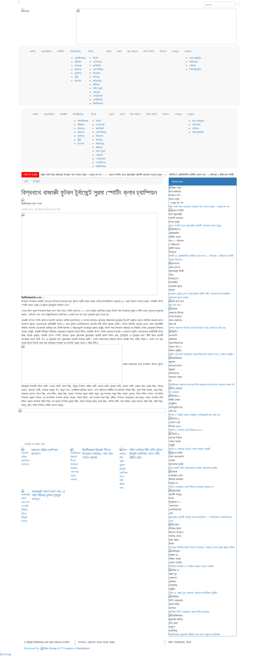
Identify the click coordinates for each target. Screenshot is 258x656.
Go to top (5, 654)
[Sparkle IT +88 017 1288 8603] (65, 648)
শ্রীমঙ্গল (78, 61)
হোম (26, 181)
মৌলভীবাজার (75, 51)
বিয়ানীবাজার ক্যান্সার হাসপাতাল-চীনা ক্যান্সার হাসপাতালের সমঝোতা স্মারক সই (201, 384)
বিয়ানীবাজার (98, 103)
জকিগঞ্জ (96, 84)
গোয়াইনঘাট (98, 96)
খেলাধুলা (175, 51)
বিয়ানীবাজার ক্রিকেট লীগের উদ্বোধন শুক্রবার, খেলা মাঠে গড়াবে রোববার (97, 453)
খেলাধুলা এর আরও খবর (34, 444)
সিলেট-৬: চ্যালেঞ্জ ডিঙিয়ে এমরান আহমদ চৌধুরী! (189, 449)
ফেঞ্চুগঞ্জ (96, 92)
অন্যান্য (188, 51)
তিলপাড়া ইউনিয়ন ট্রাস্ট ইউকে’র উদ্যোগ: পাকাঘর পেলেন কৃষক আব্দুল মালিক (201, 547)
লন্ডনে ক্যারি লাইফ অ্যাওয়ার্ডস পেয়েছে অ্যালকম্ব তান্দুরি (193, 468)
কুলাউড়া (78, 73)
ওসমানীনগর (98, 99)
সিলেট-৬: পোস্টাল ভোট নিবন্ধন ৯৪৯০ (185, 430)
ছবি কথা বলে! (175, 305)
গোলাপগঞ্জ (97, 61)
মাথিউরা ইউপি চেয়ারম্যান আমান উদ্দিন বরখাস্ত (189, 611)
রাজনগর (78, 69)
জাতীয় (32, 51)
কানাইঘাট (97, 65)
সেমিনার (192, 65)
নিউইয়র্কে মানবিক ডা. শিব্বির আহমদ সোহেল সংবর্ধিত (191, 566)
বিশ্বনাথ (96, 73)
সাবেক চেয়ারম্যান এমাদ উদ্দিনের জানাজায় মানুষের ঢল (191, 486)
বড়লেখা (78, 80)
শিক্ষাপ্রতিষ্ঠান (195, 69)
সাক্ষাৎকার (193, 61)
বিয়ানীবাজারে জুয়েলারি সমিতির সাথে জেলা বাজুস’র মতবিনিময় (194, 634)
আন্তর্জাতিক (46, 51)
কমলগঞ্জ (78, 65)
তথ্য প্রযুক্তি (195, 58)
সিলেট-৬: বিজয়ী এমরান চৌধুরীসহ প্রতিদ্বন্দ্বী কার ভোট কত (194, 415)
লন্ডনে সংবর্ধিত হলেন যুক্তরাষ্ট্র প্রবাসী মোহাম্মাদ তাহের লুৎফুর (135, 174)
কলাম (119, 51)
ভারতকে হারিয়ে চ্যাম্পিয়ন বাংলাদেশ (44, 451)
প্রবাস (108, 51)
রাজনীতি (60, 51)
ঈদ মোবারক (174, 392)
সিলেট (90, 51)
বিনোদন (163, 51)
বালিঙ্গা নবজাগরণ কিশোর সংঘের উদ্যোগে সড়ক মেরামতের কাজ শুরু (197, 327)
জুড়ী (76, 77)
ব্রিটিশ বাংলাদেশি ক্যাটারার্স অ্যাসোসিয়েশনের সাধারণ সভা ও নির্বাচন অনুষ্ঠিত (201, 354)
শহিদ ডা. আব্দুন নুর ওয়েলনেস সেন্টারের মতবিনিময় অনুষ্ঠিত (193, 592)
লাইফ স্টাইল (148, 51)
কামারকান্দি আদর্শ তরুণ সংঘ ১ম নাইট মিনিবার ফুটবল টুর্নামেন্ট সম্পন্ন (48, 495)
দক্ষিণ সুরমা (97, 88)
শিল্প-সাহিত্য (132, 51)
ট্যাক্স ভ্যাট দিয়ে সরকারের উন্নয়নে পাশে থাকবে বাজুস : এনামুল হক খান (71, 174)
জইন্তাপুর (97, 80)
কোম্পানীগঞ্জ (98, 69)
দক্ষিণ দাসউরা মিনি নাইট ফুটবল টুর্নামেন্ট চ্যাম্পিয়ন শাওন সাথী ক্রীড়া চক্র (145, 453)
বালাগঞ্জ (96, 77)
